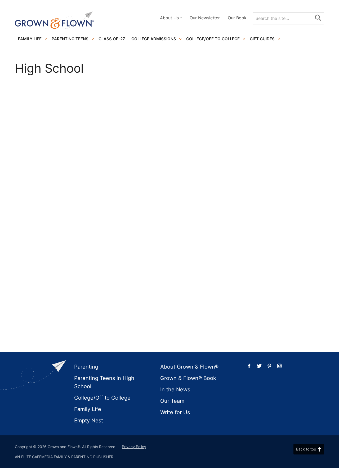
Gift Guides (262, 38)
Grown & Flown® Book (188, 378)
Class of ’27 (112, 38)
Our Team (172, 401)
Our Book (237, 17)
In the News (175, 389)
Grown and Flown (54, 20)
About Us (169, 17)
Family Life (30, 38)
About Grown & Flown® (189, 367)
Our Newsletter (205, 17)
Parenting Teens (70, 38)
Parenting (86, 367)
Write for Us (175, 412)
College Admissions (153, 38)
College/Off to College (213, 38)
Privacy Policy (134, 446)
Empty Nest (88, 420)
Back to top (306, 449)
